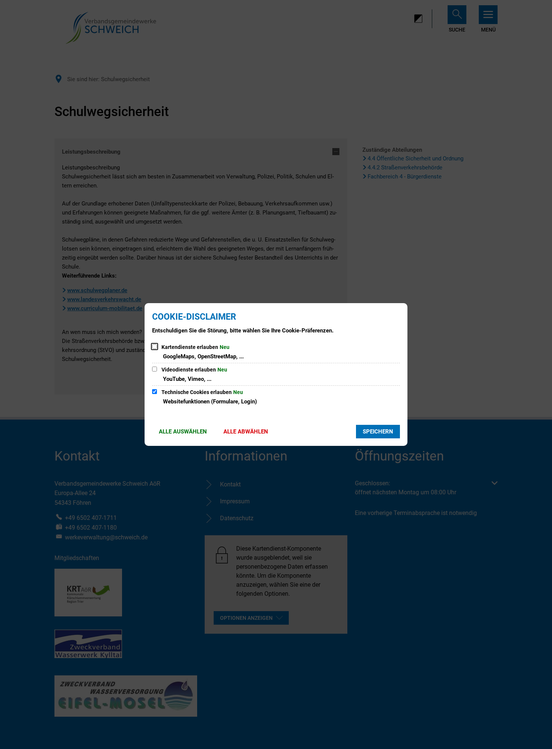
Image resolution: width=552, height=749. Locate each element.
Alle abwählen (245, 431)
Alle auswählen (183, 431)
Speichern (378, 431)
